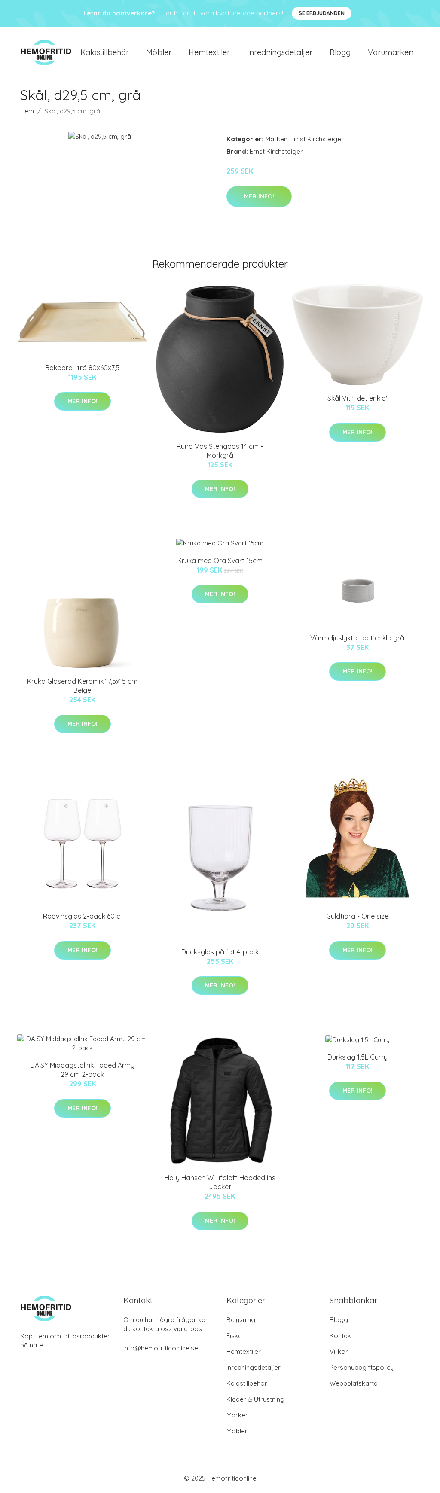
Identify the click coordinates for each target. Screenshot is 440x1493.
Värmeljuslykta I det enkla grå (357, 638)
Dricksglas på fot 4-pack (220, 952)
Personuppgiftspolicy (362, 1367)
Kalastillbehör (104, 52)
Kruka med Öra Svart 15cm (220, 560)
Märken (276, 139)
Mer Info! (259, 196)
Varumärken (390, 52)
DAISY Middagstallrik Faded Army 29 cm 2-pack (82, 1070)
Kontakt (341, 1336)
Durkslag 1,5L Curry (357, 1057)
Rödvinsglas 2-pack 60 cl (82, 916)
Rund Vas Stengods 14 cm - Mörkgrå (220, 451)
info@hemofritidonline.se (160, 1348)
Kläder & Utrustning (255, 1399)
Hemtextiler (209, 52)
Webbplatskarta (354, 1383)
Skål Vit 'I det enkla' (357, 398)
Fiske (234, 1336)
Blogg (340, 52)
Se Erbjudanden (322, 13)
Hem (27, 111)
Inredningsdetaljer (279, 52)
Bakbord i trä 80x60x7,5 (82, 367)
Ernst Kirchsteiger (317, 139)
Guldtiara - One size (357, 916)
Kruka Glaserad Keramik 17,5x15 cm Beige (82, 686)
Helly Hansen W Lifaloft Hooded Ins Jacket (220, 1182)
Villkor (339, 1351)
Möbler (158, 52)
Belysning (240, 1320)
